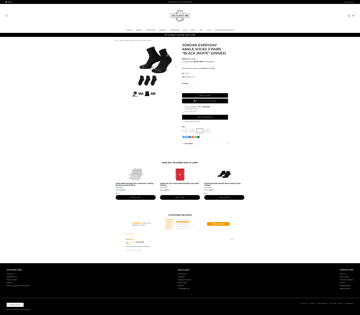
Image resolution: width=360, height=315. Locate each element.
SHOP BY (129, 30)
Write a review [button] (218, 224)
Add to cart (205, 95)
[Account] (348, 16)
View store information (190, 111)
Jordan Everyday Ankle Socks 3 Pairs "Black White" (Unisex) (135, 40)
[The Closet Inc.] (180, 15)
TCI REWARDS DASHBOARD (224, 30)
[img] (129, 239)
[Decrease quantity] (183, 87)
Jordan (186, 73)
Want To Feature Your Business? (18, 286)
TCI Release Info (183, 288)
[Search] (7, 16)
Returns (342, 283)
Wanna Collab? (12, 280)
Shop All (181, 286)
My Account (182, 274)
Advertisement (12, 277)
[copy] (184, 137)
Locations (181, 277)
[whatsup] (195, 137)
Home (116, 40)
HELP (201, 30)
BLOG (185, 30)
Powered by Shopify (24, 309)
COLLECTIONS (150, 30)
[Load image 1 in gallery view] (155, 66)
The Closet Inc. (15, 309)
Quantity (185, 83)
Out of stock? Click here (206, 101)
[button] (198, 62)
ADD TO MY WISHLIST (205, 117)
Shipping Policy (345, 288)
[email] (186, 137)
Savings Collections (184, 280)
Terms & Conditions (346, 280)
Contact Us (11, 274)
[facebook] (189, 137)
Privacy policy (344, 277)
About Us (343, 274)
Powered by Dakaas (186, 140)
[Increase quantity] (191, 87)
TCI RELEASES (174, 30)
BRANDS (139, 30)
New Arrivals (182, 283)
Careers (9, 283)
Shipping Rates (345, 286)
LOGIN (209, 30)
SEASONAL (162, 30)
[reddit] (192, 137)
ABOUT (193, 30)
